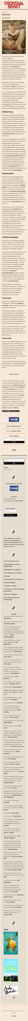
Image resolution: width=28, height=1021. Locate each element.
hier (14, 401)
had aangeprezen (18, 170)
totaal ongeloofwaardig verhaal (14, 155)
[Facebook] (9, 411)
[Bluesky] (3, 411)
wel (3, 406)
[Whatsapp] (17, 411)
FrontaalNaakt (14, 4)
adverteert (4, 408)
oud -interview (8, 134)
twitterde (13, 86)
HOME (14, 450)
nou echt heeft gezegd (12, 281)
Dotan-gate (15, 67)
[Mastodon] (7, 411)
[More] (19, 411)
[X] (5, 411)
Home (14, 1016)
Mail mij (16, 408)
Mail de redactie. (16, 431)
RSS (14, 998)
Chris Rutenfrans (16, 201)
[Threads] (15, 411)
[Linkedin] (13, 411)
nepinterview (17, 209)
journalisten (22, 387)
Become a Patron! (14, 374)
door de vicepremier (10, 389)
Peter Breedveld (14, 426)
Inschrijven (10, 515)
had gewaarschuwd (14, 166)
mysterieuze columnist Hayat (18, 191)
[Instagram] (11, 411)
